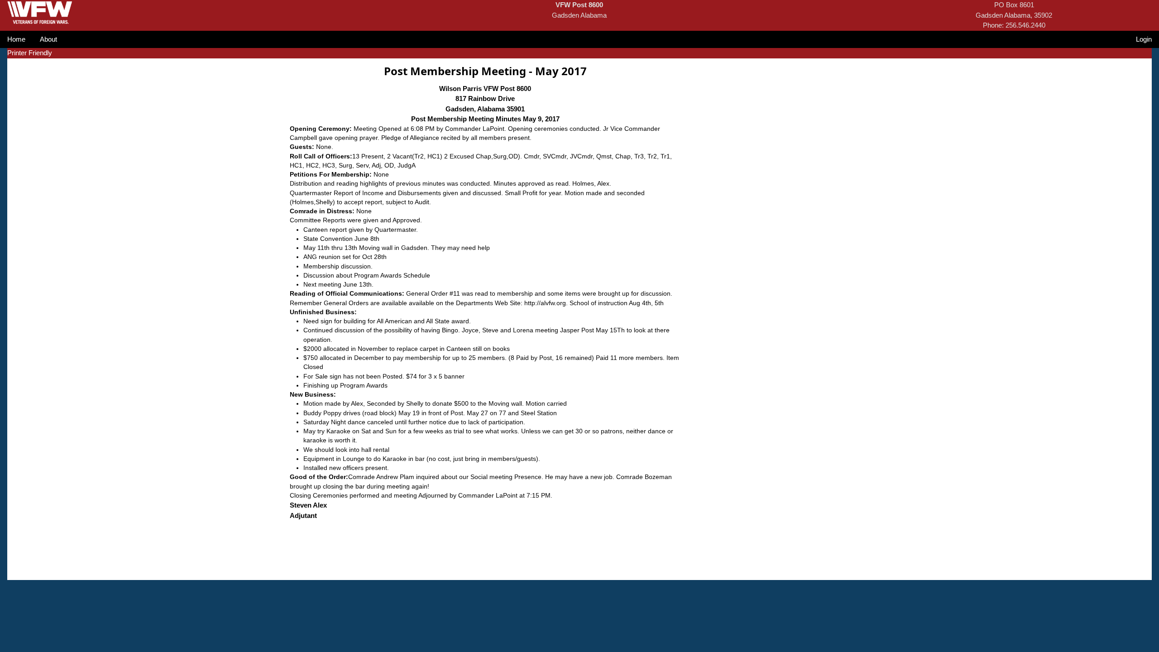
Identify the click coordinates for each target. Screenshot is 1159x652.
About (48, 39)
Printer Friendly (29, 53)
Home (16, 39)
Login (1144, 39)
